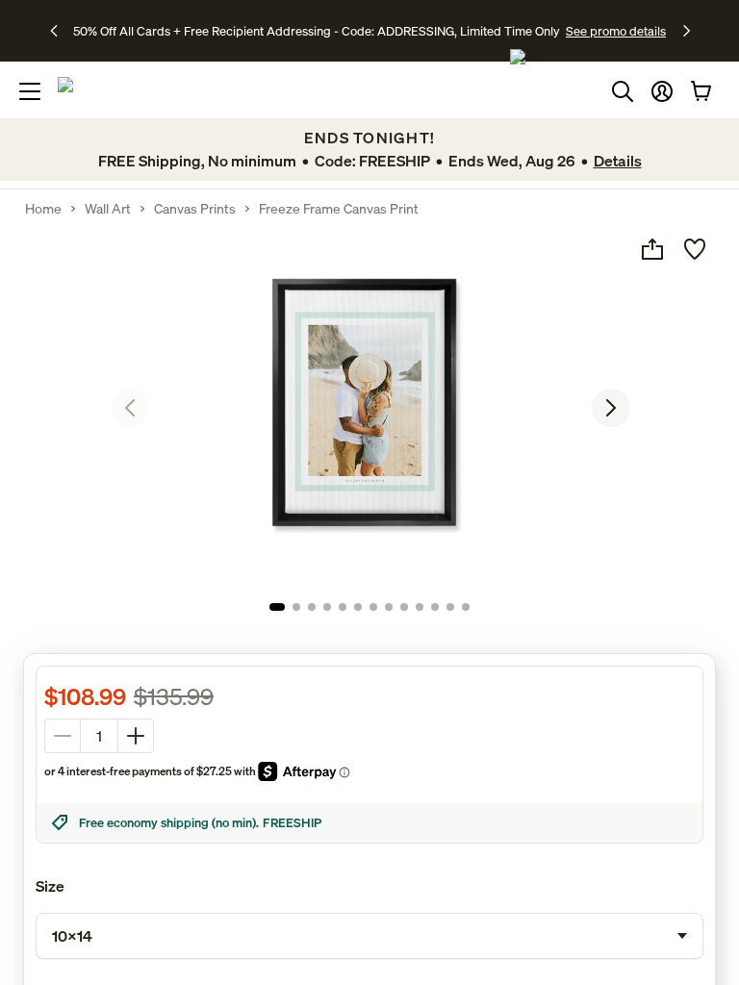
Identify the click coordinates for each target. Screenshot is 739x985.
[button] (662, 91)
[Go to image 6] (358, 607)
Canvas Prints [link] (195, 208)
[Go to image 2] (296, 607)
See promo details (616, 30)
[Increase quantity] (135, 736)
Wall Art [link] (108, 208)
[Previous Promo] (60, 31)
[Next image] (611, 408)
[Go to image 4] (327, 607)
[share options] (652, 249)
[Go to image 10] (419, 607)
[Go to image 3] (312, 607)
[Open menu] (29, 91)
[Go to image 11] (435, 607)
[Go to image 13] (466, 607)
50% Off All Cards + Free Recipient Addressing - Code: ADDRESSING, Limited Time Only (316, 30)
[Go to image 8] (389, 607)
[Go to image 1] (277, 607)
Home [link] (43, 208)
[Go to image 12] (450, 607)
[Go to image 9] (404, 607)
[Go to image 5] (342, 607)
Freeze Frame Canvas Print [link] (339, 208)
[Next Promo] (686, 31)
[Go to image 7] (373, 607)
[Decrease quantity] (62, 736)
